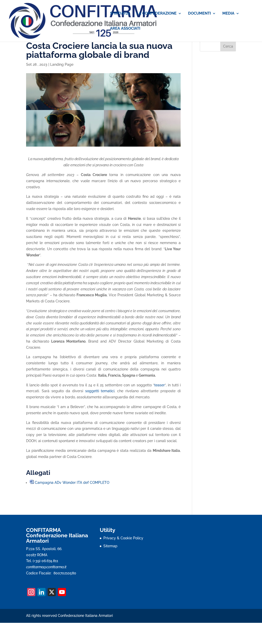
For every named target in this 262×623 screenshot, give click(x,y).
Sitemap (110, 546)
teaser (159, 385)
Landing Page (61, 64)
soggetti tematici (100, 391)
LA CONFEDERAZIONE (156, 14)
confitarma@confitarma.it (46, 567)
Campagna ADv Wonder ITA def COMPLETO (72, 482)
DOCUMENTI (199, 14)
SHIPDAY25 (120, 14)
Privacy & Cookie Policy (123, 538)
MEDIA (228, 14)
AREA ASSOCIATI (125, 29)
